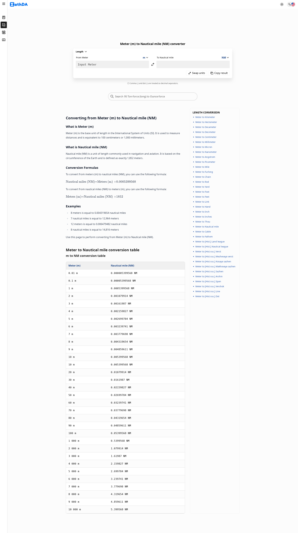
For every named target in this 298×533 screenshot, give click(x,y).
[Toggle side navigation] (3, 3)
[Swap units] (152, 64)
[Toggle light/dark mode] (281, 4)
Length (79, 51)
